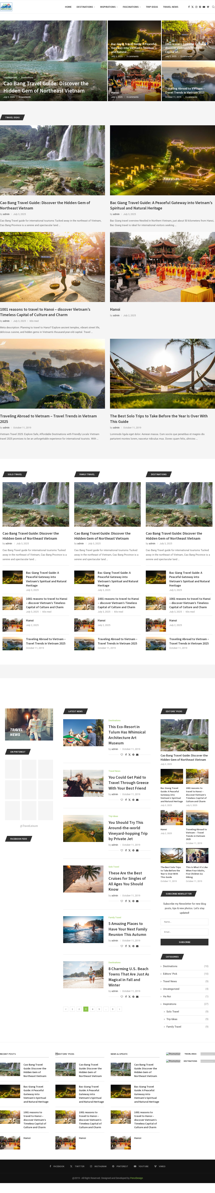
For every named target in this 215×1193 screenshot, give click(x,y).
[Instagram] (196, 7)
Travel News (170, 6)
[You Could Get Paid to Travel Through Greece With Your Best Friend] (83, 783)
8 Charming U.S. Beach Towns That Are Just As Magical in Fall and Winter (129, 977)
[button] (6, 60)
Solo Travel (187, 1011)
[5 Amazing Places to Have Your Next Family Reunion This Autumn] (83, 929)
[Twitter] (192, 7)
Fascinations (131, 6)
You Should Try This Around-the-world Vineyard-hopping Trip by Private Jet (128, 830)
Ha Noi (186, 996)
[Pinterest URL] (12, 769)
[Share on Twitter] (129, 754)
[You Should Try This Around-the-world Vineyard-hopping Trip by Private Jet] (83, 828)
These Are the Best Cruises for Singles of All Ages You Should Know (127, 881)
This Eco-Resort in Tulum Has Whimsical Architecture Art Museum (127, 735)
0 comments (30, 97)
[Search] (213, 7)
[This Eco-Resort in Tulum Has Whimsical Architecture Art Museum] (83, 732)
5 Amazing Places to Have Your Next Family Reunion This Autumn (128, 929)
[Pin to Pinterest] (133, 754)
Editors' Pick (186, 973)
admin (6, 214)
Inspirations (108, 6)
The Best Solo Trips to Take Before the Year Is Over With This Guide (171, 872)
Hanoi (115, 309)
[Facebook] (189, 7)
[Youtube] (204, 7)
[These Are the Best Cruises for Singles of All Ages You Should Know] (83, 878)
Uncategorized (186, 988)
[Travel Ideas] (190, 1053)
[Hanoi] (162, 267)
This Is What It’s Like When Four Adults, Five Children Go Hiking (197, 872)
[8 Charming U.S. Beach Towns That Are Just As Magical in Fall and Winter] (83, 974)
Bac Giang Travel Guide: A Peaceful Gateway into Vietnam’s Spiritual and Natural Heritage (161, 205)
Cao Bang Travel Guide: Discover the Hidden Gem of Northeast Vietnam (31, 536)
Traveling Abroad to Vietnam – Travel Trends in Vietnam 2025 (46, 641)
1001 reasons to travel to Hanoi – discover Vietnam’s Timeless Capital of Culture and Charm (45, 312)
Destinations (85, 6)
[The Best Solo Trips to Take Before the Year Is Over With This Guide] (53, 60)
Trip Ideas (152, 6)
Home (68, 6)
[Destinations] (190, 1061)
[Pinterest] (200, 7)
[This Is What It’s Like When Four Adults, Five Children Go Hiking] (197, 855)
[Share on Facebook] (126, 754)
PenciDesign (136, 1178)
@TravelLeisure (29, 826)
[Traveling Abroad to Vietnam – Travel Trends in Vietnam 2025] (52, 374)
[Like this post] (122, 754)
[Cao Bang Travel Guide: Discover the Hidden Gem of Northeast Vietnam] (52, 160)
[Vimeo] (208, 7)
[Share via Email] (137, 754)
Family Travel (187, 1026)
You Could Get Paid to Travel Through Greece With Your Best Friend (129, 783)
